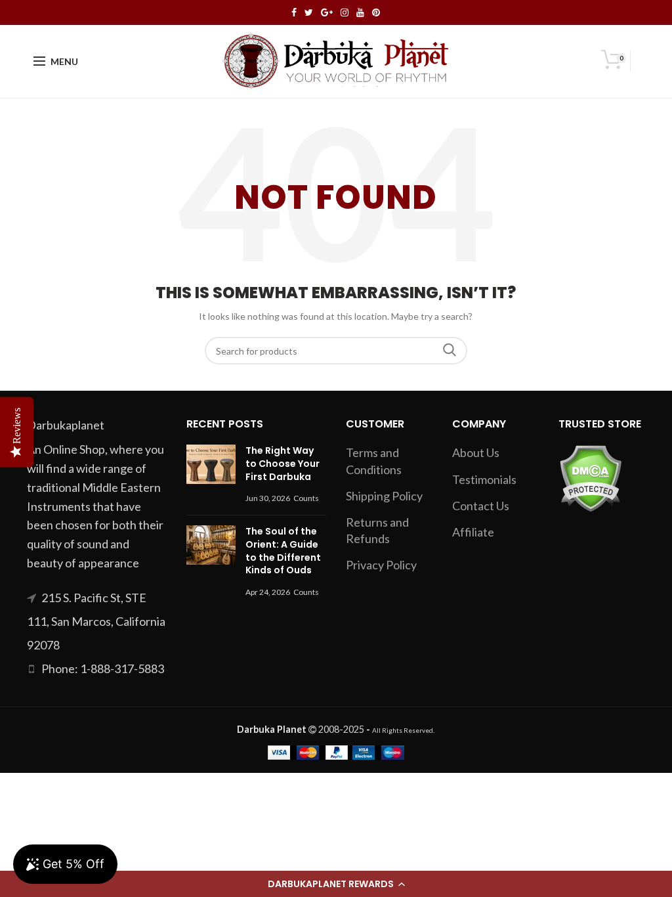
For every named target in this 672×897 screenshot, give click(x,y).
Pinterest (376, 12)
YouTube (360, 12)
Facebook (294, 12)
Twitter (309, 12)
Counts (306, 498)
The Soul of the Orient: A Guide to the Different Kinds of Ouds (283, 551)
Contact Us (480, 505)
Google (327, 12)
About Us (475, 452)
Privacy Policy (381, 565)
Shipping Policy (384, 496)
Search (449, 350)
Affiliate (473, 532)
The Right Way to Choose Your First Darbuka (282, 463)
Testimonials (484, 479)
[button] (336, 884)
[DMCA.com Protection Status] (590, 477)
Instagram (344, 12)
